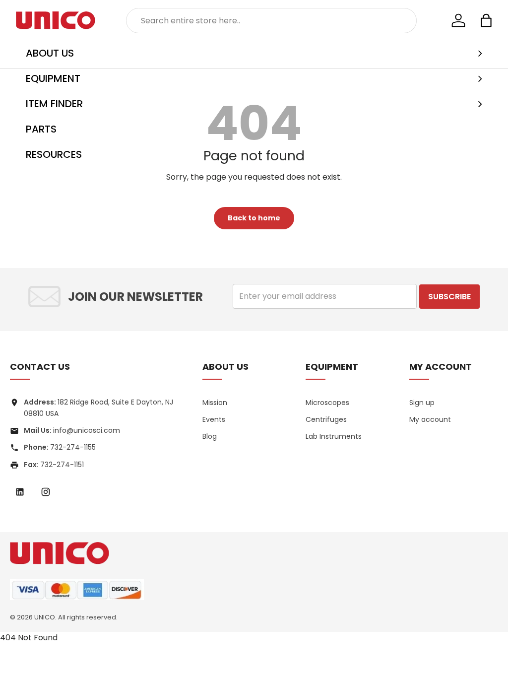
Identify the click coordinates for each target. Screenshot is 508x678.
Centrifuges (326, 419)
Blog (209, 436)
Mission (214, 402)
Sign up (422, 402)
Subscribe (449, 296)
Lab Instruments (334, 436)
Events (213, 419)
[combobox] (271, 20)
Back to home (254, 218)
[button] (486, 20)
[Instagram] (46, 492)
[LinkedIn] (20, 492)
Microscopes (327, 402)
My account (430, 419)
